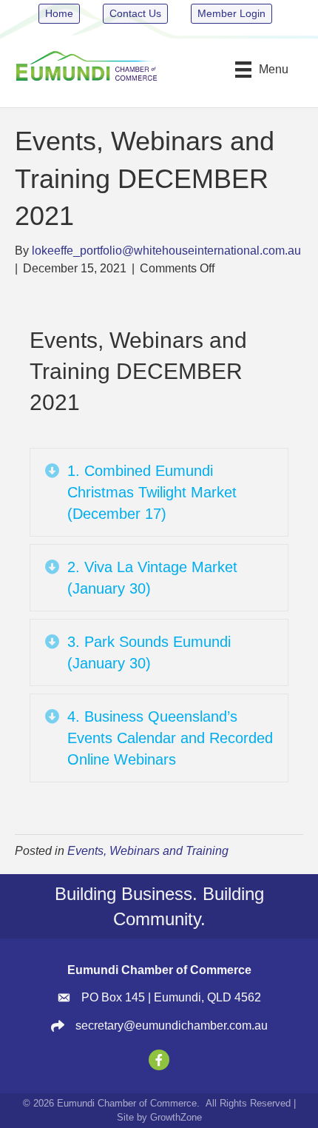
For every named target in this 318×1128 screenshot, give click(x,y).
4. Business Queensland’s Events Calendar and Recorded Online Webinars (170, 738)
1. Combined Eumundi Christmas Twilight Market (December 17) (152, 492)
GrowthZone (176, 1117)
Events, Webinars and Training (148, 851)
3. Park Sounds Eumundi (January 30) (149, 652)
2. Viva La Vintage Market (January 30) (152, 578)
